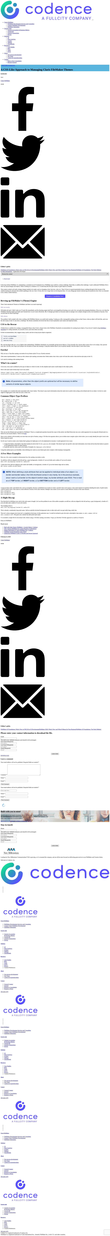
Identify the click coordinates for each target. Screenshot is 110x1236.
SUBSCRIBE (55, 754)
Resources (3, 956)
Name (3, 778)
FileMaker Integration (10, 927)
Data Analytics (8, 948)
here (25, 433)
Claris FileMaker (5, 80)
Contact (2, 980)
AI (5, 947)
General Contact (8, 984)
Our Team (7, 976)
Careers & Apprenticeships (11, 977)
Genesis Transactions (10, 938)
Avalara (6, 950)
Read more (7, 279)
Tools (5, 963)
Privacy (6, 966)
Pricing (6, 940)
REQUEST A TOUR (6, 821)
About (2, 971)
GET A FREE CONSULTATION (22, 821)
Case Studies (7, 960)
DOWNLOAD (5, 755)
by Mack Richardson (6, 271)
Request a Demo (8, 989)
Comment (4, 775)
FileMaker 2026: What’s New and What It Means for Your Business (57, 270)
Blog (5, 961)
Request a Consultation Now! (55, 296)
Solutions (3, 943)
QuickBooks (7, 953)
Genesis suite (4, 930)
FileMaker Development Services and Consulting (17, 924)
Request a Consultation (10, 987)
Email (3, 781)
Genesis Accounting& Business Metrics (9, 934)
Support (6, 985)
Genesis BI (7, 937)
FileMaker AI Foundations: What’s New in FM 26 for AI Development (20, 270)
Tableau (6, 951)
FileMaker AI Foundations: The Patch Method (88, 270)
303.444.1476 (4, 991)
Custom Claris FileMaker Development (14, 926)
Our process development (11, 974)
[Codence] (20, 1016)
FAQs (5, 964)
